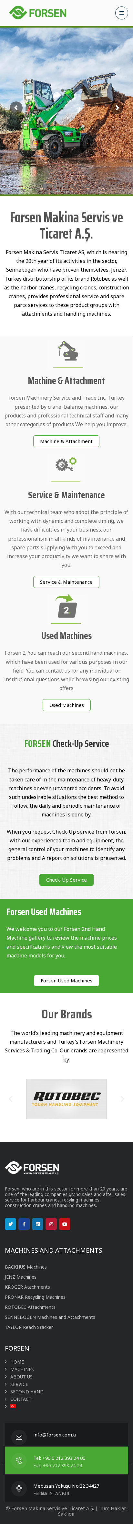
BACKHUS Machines (26, 1267)
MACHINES (22, 1369)
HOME (17, 1362)
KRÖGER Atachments (27, 1287)
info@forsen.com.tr (55, 1434)
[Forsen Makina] (37, 13)
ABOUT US (21, 1377)
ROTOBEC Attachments (30, 1307)
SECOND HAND (27, 1392)
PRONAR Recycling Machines (35, 1297)
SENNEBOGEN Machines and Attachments (50, 1317)
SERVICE (19, 1384)
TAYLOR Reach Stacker (29, 1327)
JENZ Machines (20, 1277)
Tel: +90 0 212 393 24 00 (59, 1458)
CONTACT (21, 1399)
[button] (66, 441)
